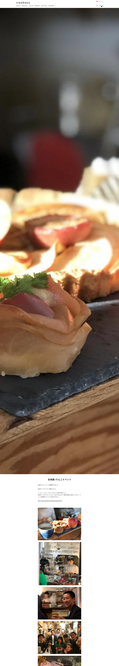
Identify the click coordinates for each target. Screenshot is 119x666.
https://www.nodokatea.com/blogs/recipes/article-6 (50, 501)
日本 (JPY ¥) (100, 1)
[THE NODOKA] (23, 2)
